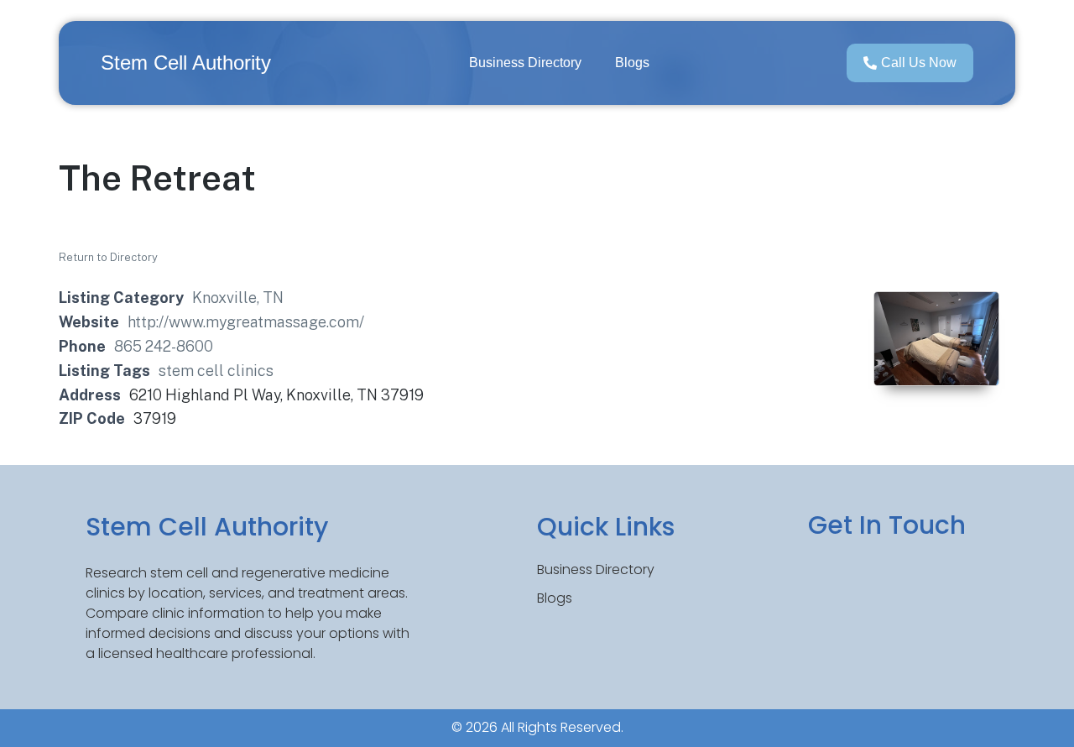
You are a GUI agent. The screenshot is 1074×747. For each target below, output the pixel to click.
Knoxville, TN (238, 297)
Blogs (632, 62)
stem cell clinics (216, 370)
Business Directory (525, 62)
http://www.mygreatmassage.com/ (246, 322)
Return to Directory (108, 257)
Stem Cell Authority (186, 62)
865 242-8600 (163, 346)
